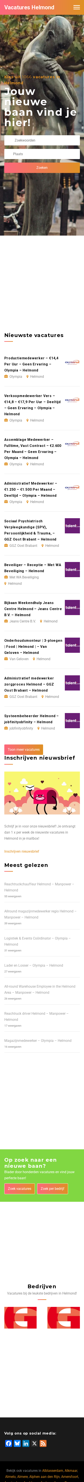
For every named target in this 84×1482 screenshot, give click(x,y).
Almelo (10, 1477)
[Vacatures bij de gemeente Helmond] (20, 1317)
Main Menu (76, 7)
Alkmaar (71, 1471)
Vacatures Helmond (29, 7)
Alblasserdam (52, 1471)
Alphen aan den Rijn (44, 1477)
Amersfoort (69, 1477)
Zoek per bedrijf (52, 1189)
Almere (22, 1477)
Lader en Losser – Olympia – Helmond (33, 965)
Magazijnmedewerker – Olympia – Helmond (38, 1041)
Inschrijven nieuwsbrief (21, 851)
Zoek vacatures (19, 1189)
